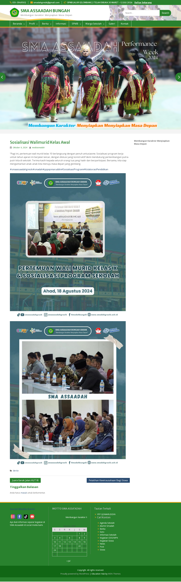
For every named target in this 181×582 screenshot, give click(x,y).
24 (55, 550)
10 (55, 542)
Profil (32, 23)
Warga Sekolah (93, 23)
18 (60, 546)
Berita (45, 23)
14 (74, 542)
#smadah (38, 169)
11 (60, 542)
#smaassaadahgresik (21, 169)
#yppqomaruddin (52, 169)
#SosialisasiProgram (72, 169)
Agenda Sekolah (107, 523)
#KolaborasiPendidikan (95, 169)
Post (102, 546)
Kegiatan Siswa (107, 540)
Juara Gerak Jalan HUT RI (25, 480)
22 (79, 546)
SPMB (75, 23)
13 (69, 542)
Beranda (17, 23)
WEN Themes (114, 573)
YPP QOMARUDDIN (106, 514)
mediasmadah (38, 147)
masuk (24, 492)
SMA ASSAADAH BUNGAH (45, 10)
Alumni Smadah (107, 526)
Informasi (61, 23)
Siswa (102, 549)
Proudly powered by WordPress (74, 573)
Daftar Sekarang (143, 2)
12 (64, 542)
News (102, 543)
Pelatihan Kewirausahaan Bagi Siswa (108, 480)
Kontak (124, 23)
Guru (102, 531)
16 (84, 542)
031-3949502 (19, 2)
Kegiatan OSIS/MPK (109, 537)
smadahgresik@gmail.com (47, 2)
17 (55, 546)
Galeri (112, 23)
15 (79, 542)
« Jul (68, 560)
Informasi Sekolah (108, 534)
